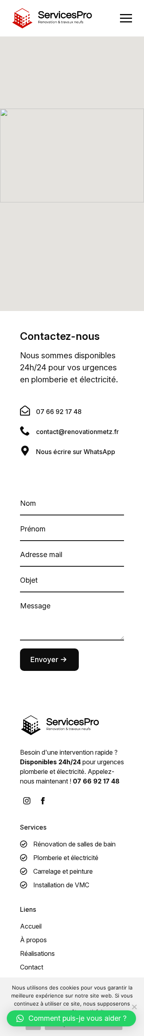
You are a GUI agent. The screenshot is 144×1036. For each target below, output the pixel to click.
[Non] (134, 1007)
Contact (31, 967)
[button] (71, 1018)
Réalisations (37, 953)
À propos (33, 940)
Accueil (31, 926)
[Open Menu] (126, 18)
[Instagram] (43, 801)
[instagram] (27, 801)
